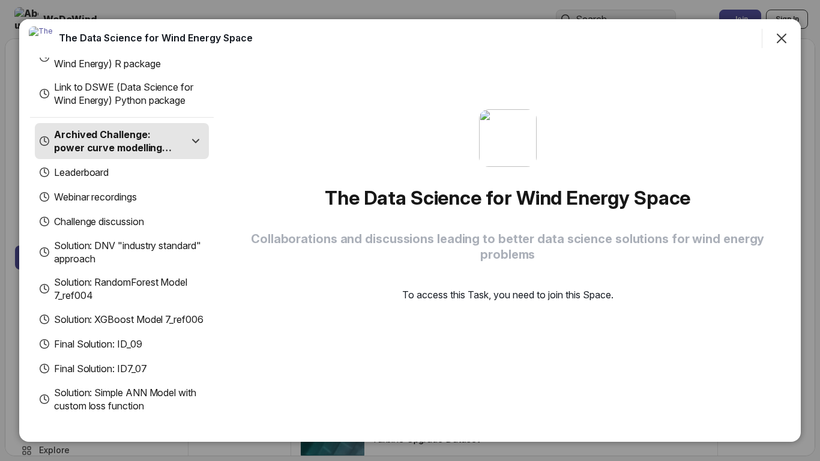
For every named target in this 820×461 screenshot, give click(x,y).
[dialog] (410, 230)
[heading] (156, 37)
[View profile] (41, 38)
